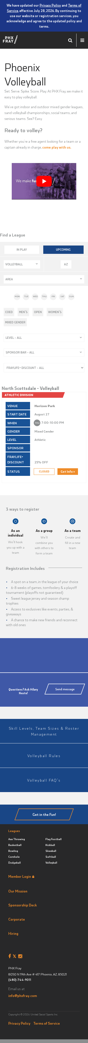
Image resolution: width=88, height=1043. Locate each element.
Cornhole (14, 856)
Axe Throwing (16, 839)
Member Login (19, 876)
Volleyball (51, 862)
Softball (50, 856)
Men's (23, 312)
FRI (53, 296)
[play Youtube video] (44, 181)
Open (38, 312)
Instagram (21, 956)
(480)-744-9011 (19, 980)
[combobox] (22, 264)
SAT (62, 296)
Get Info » (68, 471)
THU (44, 296)
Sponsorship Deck (22, 904)
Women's (55, 312)
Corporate (16, 919)
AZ (66, 264)
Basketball (15, 845)
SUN (71, 296)
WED (35, 296)
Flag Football (53, 839)
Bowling (13, 851)
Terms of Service (46, 1023)
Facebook (10, 956)
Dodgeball (14, 862)
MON (17, 296)
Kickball (50, 845)
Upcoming (63, 249)
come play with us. (56, 147)
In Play (22, 249)
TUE (26, 296)
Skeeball (50, 851)
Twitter (15, 956)
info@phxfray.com (22, 995)
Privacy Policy (50, 5)
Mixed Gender (15, 322)
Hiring (13, 933)
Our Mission (17, 891)
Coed (9, 312)
